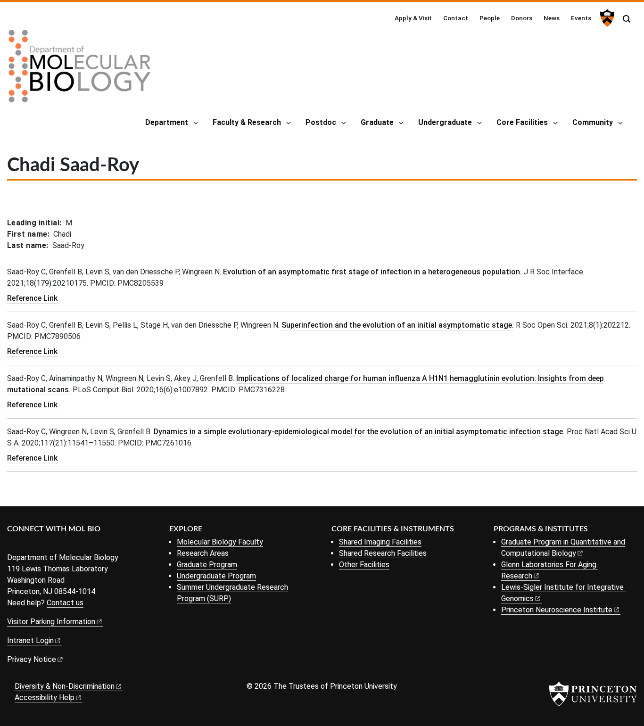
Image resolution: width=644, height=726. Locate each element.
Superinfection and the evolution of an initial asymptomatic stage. (397, 325)
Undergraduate (445, 122)
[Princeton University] (606, 18)
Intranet (30, 640)
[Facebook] (12, 544)
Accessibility (44, 697)
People (489, 18)
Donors (521, 18)
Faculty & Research (247, 122)
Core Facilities (522, 122)
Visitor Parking (51, 621)
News (552, 18)
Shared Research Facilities (383, 553)
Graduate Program (207, 564)
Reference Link (32, 298)
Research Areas (203, 553)
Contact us (65, 602)
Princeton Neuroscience (556, 609)
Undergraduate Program (216, 575)
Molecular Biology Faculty (220, 541)
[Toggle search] (626, 19)
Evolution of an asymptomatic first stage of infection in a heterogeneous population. (372, 271)
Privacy (31, 659)
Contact (455, 18)
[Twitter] (27, 544)
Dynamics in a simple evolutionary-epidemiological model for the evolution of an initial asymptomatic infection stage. (359, 431)
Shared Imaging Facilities (380, 541)
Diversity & (65, 686)
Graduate (377, 122)
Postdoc (320, 122)
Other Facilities (364, 564)
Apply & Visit (413, 18)
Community (592, 122)
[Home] (79, 69)
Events (581, 18)
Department (166, 122)
